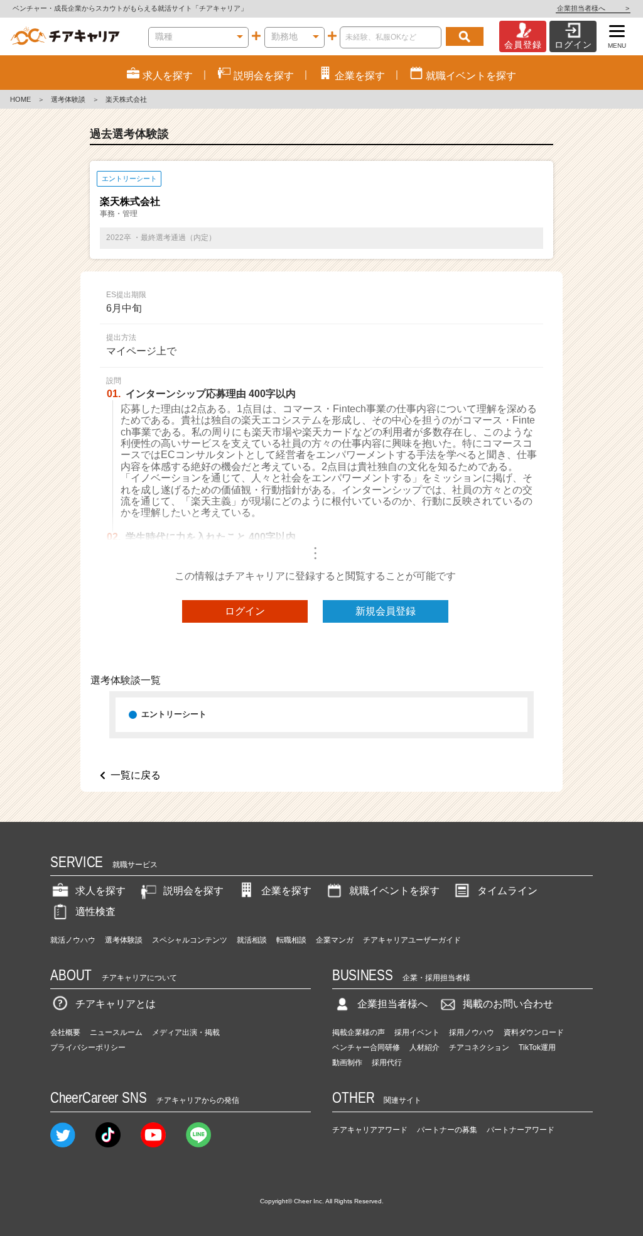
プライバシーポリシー (88, 1047)
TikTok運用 (537, 1047)
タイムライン (507, 890)
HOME (20, 99)
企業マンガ (335, 940)
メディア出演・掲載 (186, 1032)
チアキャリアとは (115, 1003)
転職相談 (291, 940)
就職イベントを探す (394, 890)
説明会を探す (193, 890)
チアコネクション (479, 1047)
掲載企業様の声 (358, 1032)
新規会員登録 (385, 611)
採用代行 (387, 1062)
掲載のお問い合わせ (508, 1003)
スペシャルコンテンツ (189, 940)
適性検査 (95, 911)
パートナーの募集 (447, 1129)
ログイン (245, 611)
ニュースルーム (116, 1032)
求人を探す (100, 890)
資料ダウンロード (534, 1032)
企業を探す (286, 890)
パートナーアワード (520, 1129)
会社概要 (65, 1032)
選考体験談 (68, 99)
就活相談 (252, 940)
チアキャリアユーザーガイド (412, 940)
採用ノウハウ (471, 1032)
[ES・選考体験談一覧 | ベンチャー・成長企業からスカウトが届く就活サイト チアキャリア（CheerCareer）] (65, 36)
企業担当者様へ (593, 8)
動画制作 (347, 1062)
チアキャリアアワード (370, 1129)
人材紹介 (424, 1047)
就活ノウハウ (72, 940)
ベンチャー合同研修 (366, 1047)
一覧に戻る (136, 775)
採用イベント (417, 1032)
